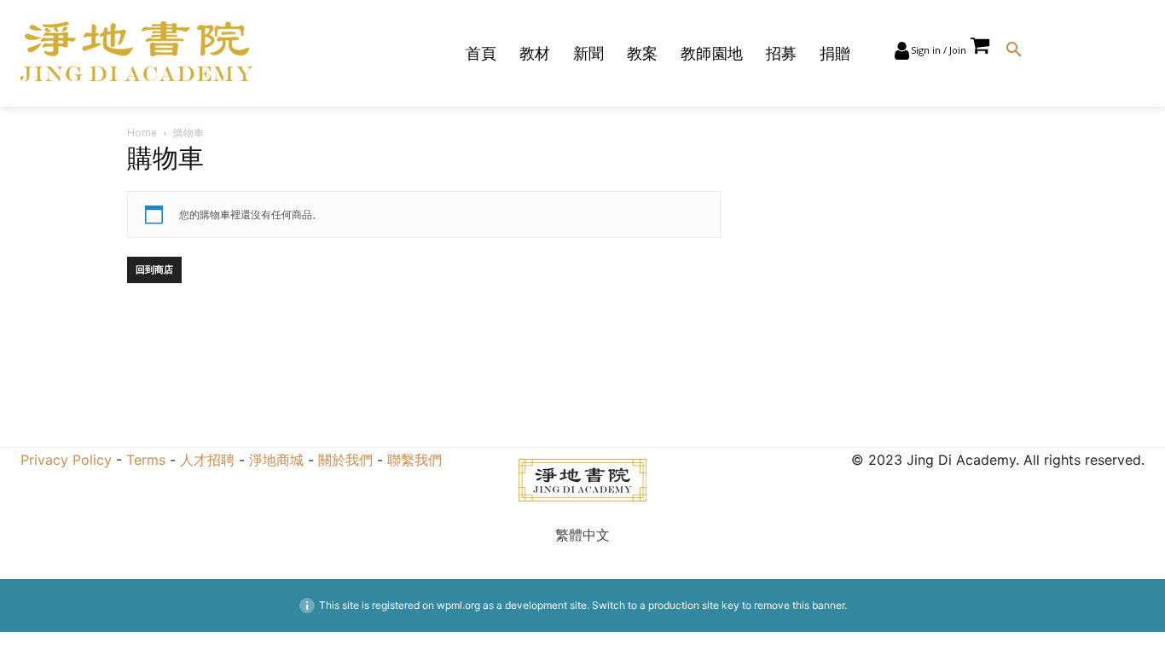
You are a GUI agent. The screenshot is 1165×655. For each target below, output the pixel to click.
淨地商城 (278, 459)
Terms (145, 459)
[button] (1014, 50)
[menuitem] (582, 534)
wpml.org (458, 605)
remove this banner (799, 605)
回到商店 (154, 269)
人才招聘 (207, 459)
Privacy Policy (66, 459)
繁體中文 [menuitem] (582, 534)
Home (142, 132)
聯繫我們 (414, 459)
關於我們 (345, 459)
